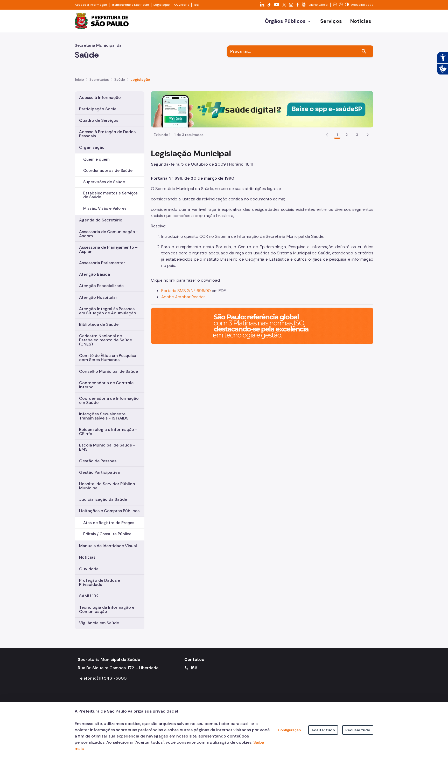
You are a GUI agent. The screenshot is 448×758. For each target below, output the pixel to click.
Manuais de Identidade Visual (108, 546)
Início (79, 79)
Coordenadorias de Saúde (107, 170)
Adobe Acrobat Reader (183, 297)
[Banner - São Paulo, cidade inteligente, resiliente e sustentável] (262, 325)
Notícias (87, 557)
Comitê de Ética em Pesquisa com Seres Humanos (107, 357)
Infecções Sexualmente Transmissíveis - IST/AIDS (104, 416)
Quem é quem (96, 159)
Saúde (119, 79)
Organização (91, 147)
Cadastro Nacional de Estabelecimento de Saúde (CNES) (105, 340)
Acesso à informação (91, 4)
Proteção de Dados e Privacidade (99, 582)
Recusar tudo (357, 730)
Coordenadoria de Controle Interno (106, 385)
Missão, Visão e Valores (105, 208)
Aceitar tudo (323, 730)
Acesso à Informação (100, 97)
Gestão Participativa (99, 472)
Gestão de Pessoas (97, 461)
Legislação (161, 4)
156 (196, 4)
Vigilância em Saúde (99, 623)
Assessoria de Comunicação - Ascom (108, 234)
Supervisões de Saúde (104, 182)
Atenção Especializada (101, 285)
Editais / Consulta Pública (107, 534)
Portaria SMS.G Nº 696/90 (186, 290)
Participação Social (98, 109)
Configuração (289, 730)
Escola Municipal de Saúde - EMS (107, 447)
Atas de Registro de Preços (108, 522)
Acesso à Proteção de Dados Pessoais (107, 134)
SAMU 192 (89, 596)
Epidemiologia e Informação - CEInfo (108, 431)
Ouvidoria (181, 4)
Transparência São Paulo (130, 4)
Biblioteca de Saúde (98, 324)
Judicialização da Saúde (103, 499)
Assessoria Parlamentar (102, 263)
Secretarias (99, 79)
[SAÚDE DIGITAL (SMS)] (262, 109)
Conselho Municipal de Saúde (108, 371)
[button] (367, 135)
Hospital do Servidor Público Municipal (107, 486)
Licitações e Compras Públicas (109, 510)
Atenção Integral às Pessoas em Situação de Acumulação (107, 311)
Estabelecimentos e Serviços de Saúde (110, 195)
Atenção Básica (94, 274)
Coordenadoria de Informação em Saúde (109, 400)
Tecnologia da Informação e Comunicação (106, 609)
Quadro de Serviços (98, 120)
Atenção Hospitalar (98, 297)
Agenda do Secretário (100, 220)
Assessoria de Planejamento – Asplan (108, 249)
